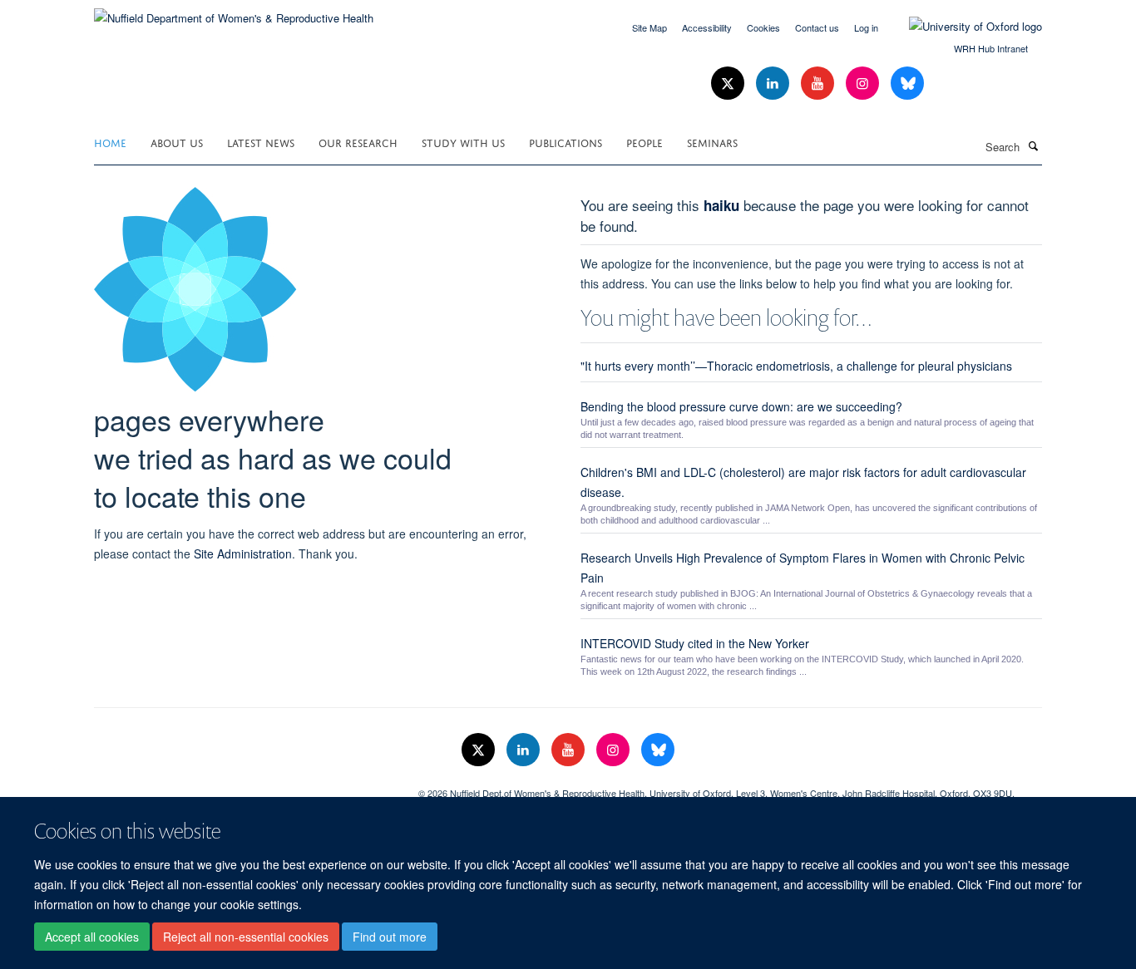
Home (110, 142)
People (644, 142)
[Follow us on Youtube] (819, 83)
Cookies (763, 27)
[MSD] (243, 787)
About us (177, 142)
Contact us (817, 27)
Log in (866, 27)
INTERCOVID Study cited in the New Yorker (694, 643)
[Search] (1033, 145)
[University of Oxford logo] (963, 27)
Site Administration (243, 553)
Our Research (358, 142)
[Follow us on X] (729, 83)
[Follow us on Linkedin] (774, 83)
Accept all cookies (92, 936)
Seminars (712, 142)
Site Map (649, 27)
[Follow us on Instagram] (864, 83)
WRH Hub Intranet (991, 48)
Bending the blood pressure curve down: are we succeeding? (741, 406)
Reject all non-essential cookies (245, 936)
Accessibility (707, 27)
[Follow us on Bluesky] (907, 83)
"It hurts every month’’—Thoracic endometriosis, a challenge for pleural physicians (796, 365)
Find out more (390, 936)
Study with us (463, 142)
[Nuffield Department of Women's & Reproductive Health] (233, 12)
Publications (565, 142)
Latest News (260, 142)
